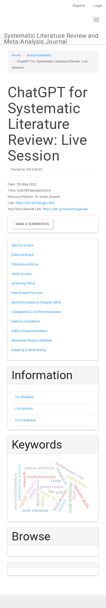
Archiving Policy (23, 283)
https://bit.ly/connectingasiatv (65, 209)
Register (79, 5)
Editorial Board (23, 255)
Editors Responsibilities (29, 331)
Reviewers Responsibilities (32, 340)
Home (16, 55)
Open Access (22, 274)
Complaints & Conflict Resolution (36, 312)
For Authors (24, 408)
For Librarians (25, 420)
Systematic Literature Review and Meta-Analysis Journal (51, 38)
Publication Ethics (25, 264)
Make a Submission (32, 224)
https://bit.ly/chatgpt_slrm (35, 203)
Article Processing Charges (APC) (36, 302)
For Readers (24, 397)
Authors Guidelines (26, 321)
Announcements (39, 55)
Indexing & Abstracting (29, 350)
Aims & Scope (22, 245)
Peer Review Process (27, 293)
